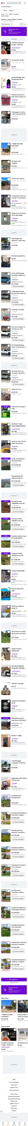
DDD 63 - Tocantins (14, 14)
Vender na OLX (14, 1087)
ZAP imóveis (14, 1108)
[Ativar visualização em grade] (25, 24)
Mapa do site (14, 1101)
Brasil (2, 14)
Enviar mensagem (19, 286)
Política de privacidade (14, 1096)
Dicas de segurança (14, 1082)
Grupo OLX (14, 1105)
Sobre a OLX (14, 1085)
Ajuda (14, 1079)
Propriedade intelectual (14, 1098)
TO (6, 14)
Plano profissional (14, 1090)
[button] (14, 3)
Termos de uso (14, 1094)
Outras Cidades (5, 15)
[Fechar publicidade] (1, 1111)
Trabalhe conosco (14, 1103)
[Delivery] (4, 31)
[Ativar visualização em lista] (21, 24)
